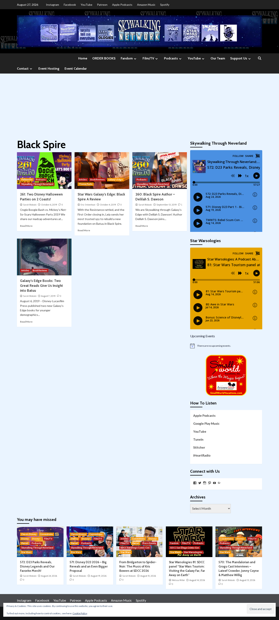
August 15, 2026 (148, 575)
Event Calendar (76, 68)
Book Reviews (97, 179)
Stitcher (199, 447)
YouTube (86, 4)
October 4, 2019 (108, 204)
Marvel (24, 543)
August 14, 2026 (197, 580)
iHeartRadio (201, 455)
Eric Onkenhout (88, 204)
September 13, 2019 (166, 204)
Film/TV (148, 58)
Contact (23, 68)
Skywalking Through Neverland (37, 184)
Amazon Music (146, 4)
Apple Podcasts (122, 4)
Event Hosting (48, 68)
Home (82, 58)
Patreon (102, 4)
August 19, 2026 (98, 575)
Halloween (26, 179)
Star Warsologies (193, 552)
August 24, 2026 (49, 575)
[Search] (259, 58)
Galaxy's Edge (115, 179)
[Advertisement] (139, 104)
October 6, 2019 (49, 204)
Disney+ (36, 538)
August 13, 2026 (247, 580)
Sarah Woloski (30, 204)
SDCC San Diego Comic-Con (135, 547)
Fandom (127, 58)
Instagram (52, 4)
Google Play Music (206, 423)
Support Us (238, 58)
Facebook (70, 4)
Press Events (149, 543)
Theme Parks (86, 184)
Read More (26, 225)
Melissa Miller (178, 580)
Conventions (46, 534)
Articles (83, 179)
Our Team (218, 58)
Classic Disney (28, 534)
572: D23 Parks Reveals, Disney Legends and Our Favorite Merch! (37, 566)
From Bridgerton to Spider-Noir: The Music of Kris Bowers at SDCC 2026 (137, 566)
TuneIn (198, 439)
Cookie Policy (80, 613)
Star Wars (26, 552)
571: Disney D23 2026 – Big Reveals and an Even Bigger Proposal (89, 566)
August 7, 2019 (48, 296)
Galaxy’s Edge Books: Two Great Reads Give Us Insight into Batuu (41, 286)
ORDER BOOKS (104, 58)
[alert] (226, 345)
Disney (25, 538)
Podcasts (171, 58)
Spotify (164, 4)
